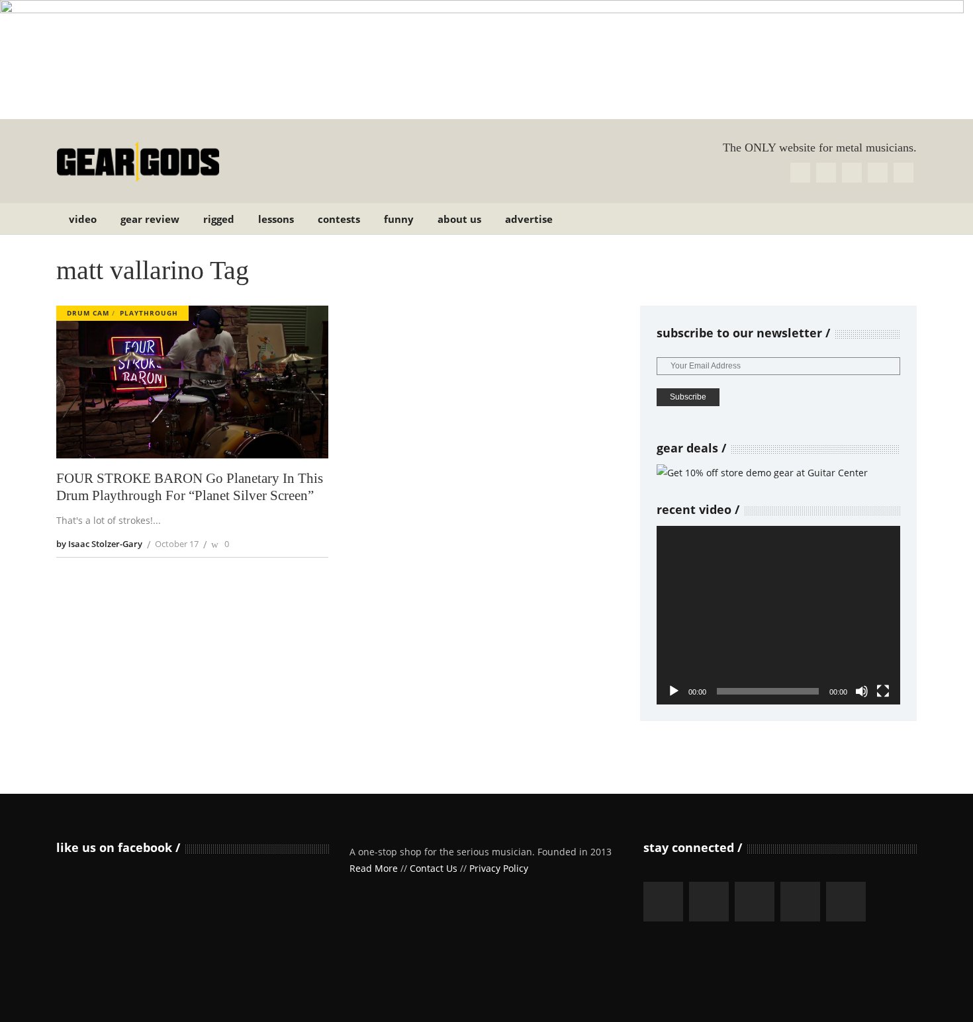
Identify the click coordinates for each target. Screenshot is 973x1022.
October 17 (177, 544)
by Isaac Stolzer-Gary (99, 544)
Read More (373, 868)
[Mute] (861, 691)
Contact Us (433, 868)
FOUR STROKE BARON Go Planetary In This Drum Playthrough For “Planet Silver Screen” (189, 486)
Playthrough (149, 313)
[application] (778, 615)
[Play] (673, 691)
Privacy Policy (498, 868)
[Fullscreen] (883, 691)
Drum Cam (88, 313)
